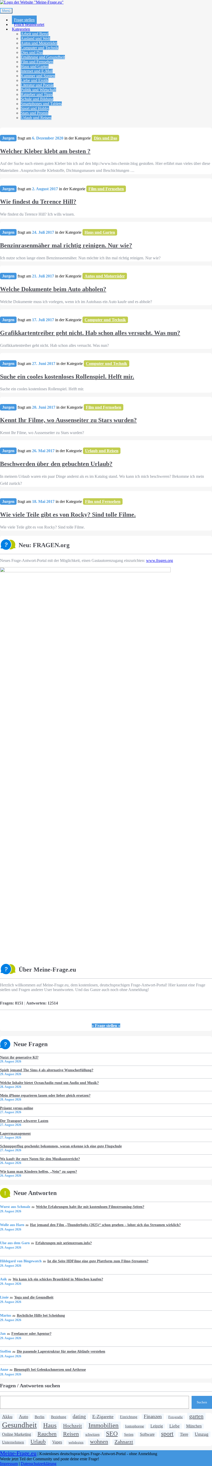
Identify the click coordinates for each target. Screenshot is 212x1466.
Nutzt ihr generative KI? (19, 1057)
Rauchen (47, 1434)
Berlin (39, 1416)
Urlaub (38, 1442)
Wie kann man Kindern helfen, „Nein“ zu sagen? (38, 1171)
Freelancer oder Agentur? (31, 1333)
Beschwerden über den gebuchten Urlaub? (56, 463)
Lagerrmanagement (15, 1133)
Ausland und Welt (35, 38)
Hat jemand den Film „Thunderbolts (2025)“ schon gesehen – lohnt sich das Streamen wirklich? (105, 1225)
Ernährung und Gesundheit (43, 57)
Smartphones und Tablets (41, 103)
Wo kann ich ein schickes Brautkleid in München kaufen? (58, 1279)
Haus (50, 1425)
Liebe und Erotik (34, 80)
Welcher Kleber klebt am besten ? (45, 151)
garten (196, 1416)
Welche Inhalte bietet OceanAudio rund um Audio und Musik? (49, 1083)
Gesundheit (19, 1425)
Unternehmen (13, 1442)
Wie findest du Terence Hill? (38, 201)
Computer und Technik (39, 48)
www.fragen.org (159, 560)
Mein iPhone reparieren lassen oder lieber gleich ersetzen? (45, 1095)
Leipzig (156, 1426)
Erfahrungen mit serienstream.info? (63, 1243)
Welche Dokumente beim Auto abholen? (53, 289)
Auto (23, 1416)
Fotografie (175, 1417)
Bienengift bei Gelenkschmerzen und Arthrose (50, 1369)
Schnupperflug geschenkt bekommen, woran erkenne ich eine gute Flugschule (61, 1146)
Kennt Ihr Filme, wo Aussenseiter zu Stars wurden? (68, 420)
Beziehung (58, 1417)
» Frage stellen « (106, 1025)
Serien (128, 1434)
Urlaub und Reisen (36, 117)
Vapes (57, 1442)
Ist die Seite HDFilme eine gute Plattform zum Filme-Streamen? (97, 1261)
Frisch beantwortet (29, 24)
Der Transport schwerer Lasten (24, 1121)
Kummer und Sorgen (38, 76)
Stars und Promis (34, 113)
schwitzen (92, 1434)
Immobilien (103, 1425)
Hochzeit (72, 1425)
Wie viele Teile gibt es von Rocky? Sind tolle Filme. (68, 514)
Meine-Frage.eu (18, 1453)
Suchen (202, 1402)
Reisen (71, 1434)
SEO (112, 1433)
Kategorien (21, 29)
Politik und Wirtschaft (38, 89)
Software (147, 1434)
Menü (6, 11)
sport (167, 1433)
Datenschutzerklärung (38, 1463)
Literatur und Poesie (37, 85)
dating (79, 1416)
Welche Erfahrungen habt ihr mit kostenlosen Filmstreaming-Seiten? (90, 1207)
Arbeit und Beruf (35, 34)
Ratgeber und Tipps (37, 94)
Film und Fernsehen (37, 62)
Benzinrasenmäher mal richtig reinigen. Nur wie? (66, 245)
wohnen (99, 1441)
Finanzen (153, 1416)
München (194, 1426)
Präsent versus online (16, 1108)
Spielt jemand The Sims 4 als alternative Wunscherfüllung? (46, 1070)
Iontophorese (134, 1426)
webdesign (76, 1442)
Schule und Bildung (37, 99)
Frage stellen (24, 20)
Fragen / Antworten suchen (30, 1385)
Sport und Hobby (35, 108)
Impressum (9, 1463)
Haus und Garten (35, 66)
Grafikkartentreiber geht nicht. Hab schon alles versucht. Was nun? (90, 332)
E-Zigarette (102, 1416)
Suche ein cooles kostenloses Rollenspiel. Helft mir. (67, 376)
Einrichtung (128, 1417)
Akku (7, 1416)
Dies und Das (32, 52)
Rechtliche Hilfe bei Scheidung (41, 1315)
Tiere (184, 1434)
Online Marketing (16, 1434)
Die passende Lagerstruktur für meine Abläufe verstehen (61, 1351)
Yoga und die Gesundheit (33, 1297)
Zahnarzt (124, 1442)
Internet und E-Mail (37, 71)
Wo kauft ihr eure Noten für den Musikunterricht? (40, 1159)
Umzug (201, 1434)
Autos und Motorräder (39, 43)
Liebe (174, 1426)
